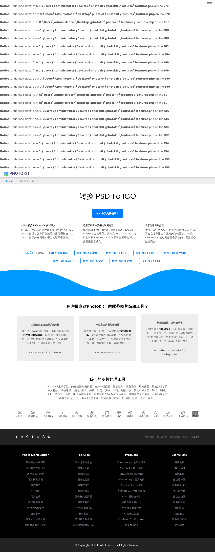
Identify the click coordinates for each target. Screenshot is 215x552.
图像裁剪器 (83, 479)
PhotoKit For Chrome (131, 519)
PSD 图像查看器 (58, 253)
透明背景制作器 (83, 519)
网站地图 (179, 462)
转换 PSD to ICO (93, 261)
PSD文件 (29, 253)
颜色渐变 (179, 513)
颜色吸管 (179, 508)
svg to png (131, 525)
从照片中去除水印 (36, 468)
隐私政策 (175, 436)
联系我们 (196, 436)
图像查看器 (83, 490)
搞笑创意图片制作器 (84, 525)
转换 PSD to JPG (87, 253)
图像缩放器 (83, 473)
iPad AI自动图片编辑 (131, 485)
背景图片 (179, 525)
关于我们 (149, 436)
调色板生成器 (179, 485)
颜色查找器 (179, 496)
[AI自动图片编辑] (16, 173)
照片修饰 (36, 490)
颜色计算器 (179, 502)
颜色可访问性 (179, 519)
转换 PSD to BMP (122, 261)
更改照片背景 (35, 479)
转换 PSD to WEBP (175, 253)
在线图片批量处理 (131, 502)
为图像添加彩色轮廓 (36, 525)
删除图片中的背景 (36, 462)
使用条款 (162, 436)
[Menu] (209, 4)
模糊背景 (36, 485)
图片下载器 (83, 502)
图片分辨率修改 (83, 462)
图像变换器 (83, 485)
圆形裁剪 (36, 513)
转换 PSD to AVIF (63, 261)
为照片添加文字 (35, 508)
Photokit (9, 181)
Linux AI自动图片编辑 (131, 473)
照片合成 (36, 496)
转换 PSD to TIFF (152, 261)
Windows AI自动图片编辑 (131, 462)
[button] (16, 436)
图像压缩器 (83, 468)
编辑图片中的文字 (36, 519)
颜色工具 (179, 473)
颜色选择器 (179, 479)
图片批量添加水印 (83, 508)
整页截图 (84, 513)
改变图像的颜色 (35, 473)
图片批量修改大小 (163, 329)
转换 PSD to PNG (116, 253)
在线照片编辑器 (34, 335)
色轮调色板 (179, 490)
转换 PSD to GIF (145, 253)
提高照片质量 (35, 502)
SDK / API (179, 468)
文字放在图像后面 (131, 508)
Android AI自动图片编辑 (131, 490)
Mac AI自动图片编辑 (131, 468)
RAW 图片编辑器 (131, 496)
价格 (185, 436)
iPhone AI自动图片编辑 (131, 479)
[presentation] (195, 414)
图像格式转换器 (83, 496)
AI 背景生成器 (131, 513)
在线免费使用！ (110, 213)
